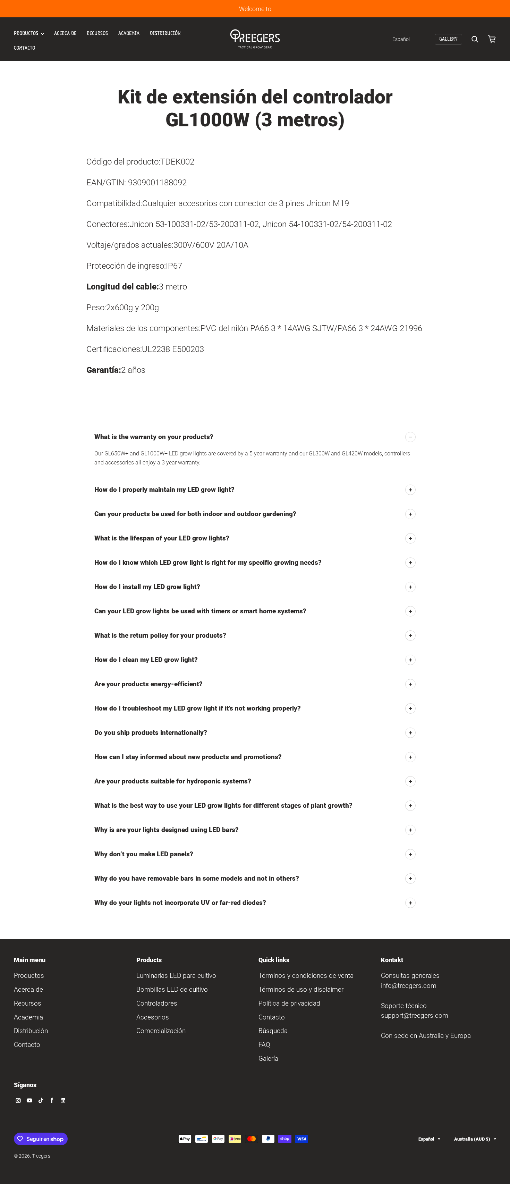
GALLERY (448, 39)
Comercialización (161, 1031)
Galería (268, 1059)
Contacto (24, 48)
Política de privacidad (289, 1003)
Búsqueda (273, 1031)
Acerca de (65, 33)
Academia (128, 33)
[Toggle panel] (410, 437)
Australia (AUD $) (472, 1139)
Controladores (156, 1003)
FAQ (264, 1045)
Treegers (41, 1156)
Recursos (97, 33)
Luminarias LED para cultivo (176, 976)
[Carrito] (492, 39)
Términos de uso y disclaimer (300, 989)
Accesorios (152, 1017)
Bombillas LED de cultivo (172, 989)
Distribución (165, 33)
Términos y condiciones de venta (306, 976)
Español (426, 1139)
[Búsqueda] (475, 39)
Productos (27, 33)
